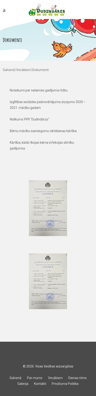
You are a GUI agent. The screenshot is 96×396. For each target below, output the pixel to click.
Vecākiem (23, 70)
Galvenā (9, 70)
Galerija (22, 384)
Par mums (34, 378)
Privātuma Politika (65, 384)
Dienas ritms (77, 378)
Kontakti (40, 384)
